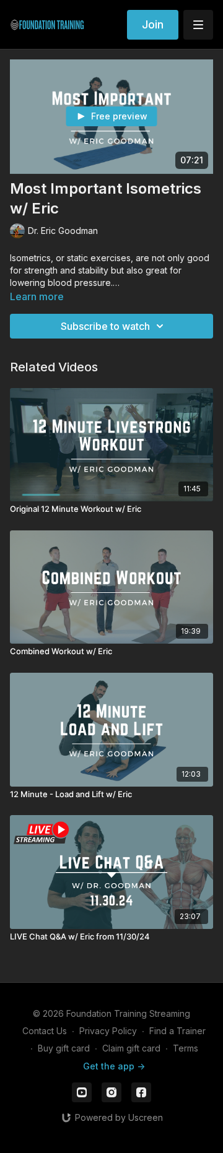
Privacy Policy (108, 1031)
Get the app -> (114, 1066)
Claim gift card (131, 1048)
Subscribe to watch (105, 326)
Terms (185, 1048)
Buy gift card (64, 1048)
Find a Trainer (177, 1031)
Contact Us (44, 1031)
